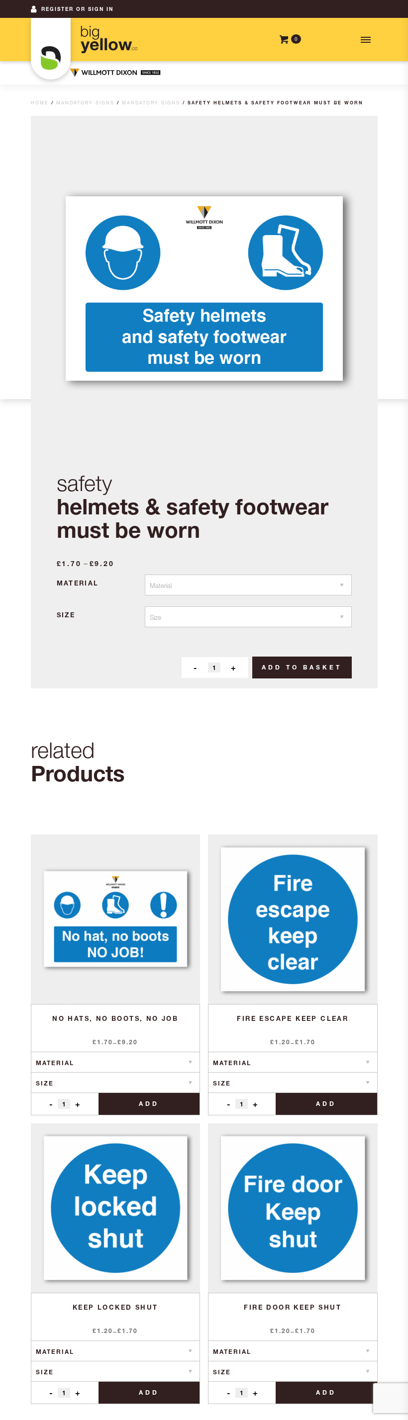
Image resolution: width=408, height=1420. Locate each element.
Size (66, 615)
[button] (365, 40)
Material (78, 583)
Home (40, 102)
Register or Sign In (77, 9)
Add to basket (302, 667)
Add (149, 1103)
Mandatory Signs (85, 102)
